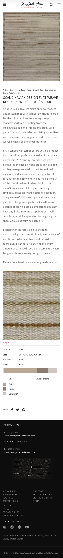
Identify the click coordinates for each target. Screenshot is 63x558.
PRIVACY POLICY (11, 512)
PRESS (6, 509)
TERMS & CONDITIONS (14, 515)
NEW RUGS (8, 498)
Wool (21, 359)
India (21, 364)
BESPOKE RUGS (10, 501)
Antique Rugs (8, 90)
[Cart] (59, 4)
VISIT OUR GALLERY (42, 498)
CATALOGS (8, 505)
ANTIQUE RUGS (10, 491)
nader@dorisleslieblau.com (22, 435)
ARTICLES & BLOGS (42, 494)
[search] (51, 4)
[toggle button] (4, 4)
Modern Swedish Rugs (35, 90)
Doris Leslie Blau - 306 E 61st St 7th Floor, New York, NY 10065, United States (30, 537)
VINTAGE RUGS (10, 494)
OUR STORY (39, 491)
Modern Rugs (20, 90)
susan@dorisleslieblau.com (22, 452)
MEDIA (36, 501)
